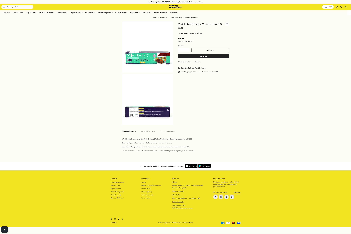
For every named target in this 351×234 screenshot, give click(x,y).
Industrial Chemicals (160, 13)
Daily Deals (6, 13)
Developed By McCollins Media (184, 223)
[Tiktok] (226, 197)
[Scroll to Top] (347, 224)
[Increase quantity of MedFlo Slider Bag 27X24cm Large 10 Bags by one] (188, 50)
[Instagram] (221, 197)
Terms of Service (147, 195)
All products (163, 18)
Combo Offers (18, 13)
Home (155, 18)
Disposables (89, 13)
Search (143, 182)
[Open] (4, 229)
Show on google (177, 191)
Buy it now (203, 56)
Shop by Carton (31, 13)
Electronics (174, 13)
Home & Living (120, 13)
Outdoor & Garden (117, 198)
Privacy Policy (146, 188)
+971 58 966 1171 (178, 205)
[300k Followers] (215, 197)
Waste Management (104, 13)
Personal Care (62, 13)
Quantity (181, 46)
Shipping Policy (146, 192)
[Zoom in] (170, 25)
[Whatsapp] (232, 197)
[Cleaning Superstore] (175, 7)
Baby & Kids (134, 13)
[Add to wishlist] (227, 24)
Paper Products (76, 13)
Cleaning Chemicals (46, 13)
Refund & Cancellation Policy (151, 185)
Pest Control (147, 13)
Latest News (145, 198)
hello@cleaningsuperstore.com (182, 208)
